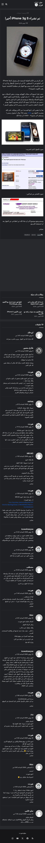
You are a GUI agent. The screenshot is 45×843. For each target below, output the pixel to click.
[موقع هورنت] (38, 4)
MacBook (27, 235)
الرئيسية (24, 13)
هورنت (30, 372)
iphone (33, 235)
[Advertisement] (22, 265)
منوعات (19, 13)
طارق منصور (28, 348)
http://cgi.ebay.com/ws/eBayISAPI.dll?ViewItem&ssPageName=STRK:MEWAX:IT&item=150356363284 (17, 504)
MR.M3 (30, 453)
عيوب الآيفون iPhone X (14, 312)
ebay (29, 113)
